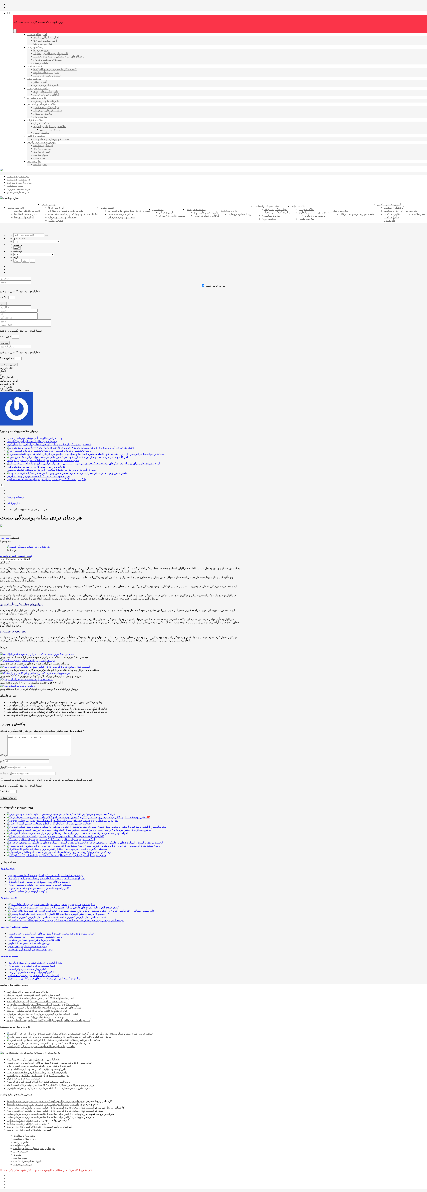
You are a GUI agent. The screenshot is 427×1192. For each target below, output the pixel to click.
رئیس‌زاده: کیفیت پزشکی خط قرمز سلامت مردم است (37, 1072)
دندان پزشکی (14, 503)
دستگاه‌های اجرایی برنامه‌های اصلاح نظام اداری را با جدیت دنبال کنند (44, 1007)
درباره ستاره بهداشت (25, 1138)
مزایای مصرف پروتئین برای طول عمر (28, 991)
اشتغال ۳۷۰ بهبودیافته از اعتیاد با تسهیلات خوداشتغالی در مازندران (43, 1004)
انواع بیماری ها (8, 868)
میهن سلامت (20, 1157)
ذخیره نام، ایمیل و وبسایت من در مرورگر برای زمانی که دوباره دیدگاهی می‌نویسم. (49, 779)
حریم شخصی (20, 1151)
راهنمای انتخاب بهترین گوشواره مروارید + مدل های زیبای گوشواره (43, 1013)
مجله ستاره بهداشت (24, 1135)
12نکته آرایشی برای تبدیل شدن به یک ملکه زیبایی (33, 1059)
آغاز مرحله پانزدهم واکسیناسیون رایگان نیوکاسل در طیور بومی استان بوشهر (48, 1020)
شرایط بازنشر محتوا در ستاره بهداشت (34, 1148)
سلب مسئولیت (21, 1145)
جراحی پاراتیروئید (22, 1164)
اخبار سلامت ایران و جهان (50, 1053)
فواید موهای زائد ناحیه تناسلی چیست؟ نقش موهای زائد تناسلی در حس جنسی (49, 1062)
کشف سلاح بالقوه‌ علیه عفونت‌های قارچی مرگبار (34, 994)
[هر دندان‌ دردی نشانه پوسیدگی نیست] (28, 546)
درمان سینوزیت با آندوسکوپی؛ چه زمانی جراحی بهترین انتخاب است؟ (44, 1101)
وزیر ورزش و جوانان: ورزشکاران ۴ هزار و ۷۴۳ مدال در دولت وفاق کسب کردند (50, 1084)
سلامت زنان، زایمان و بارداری (14, 927)
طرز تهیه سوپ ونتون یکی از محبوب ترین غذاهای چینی (36, 1069)
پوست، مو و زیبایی (9, 956)
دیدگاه (3, 755)
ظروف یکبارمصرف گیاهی (27, 1161)
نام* (2, 761)
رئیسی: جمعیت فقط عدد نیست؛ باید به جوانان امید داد (36, 1001)
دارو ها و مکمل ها (9, 897)
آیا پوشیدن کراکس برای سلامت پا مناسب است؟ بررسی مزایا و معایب (45, 1114)
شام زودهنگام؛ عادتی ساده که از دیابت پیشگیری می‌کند (37, 1010)
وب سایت (5, 773)
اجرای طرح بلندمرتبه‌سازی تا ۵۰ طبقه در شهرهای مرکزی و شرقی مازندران (48, 1088)
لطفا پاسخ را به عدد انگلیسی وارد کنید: (21, 291)
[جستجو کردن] (46, 235)
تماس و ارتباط (21, 1142)
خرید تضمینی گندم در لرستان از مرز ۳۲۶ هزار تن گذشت (38, 1075)
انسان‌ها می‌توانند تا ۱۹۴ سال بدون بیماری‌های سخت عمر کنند (40, 998)
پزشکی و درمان (15, 496)
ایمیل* (3, 767)
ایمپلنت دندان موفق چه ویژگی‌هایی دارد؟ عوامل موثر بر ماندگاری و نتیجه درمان (50, 1107)
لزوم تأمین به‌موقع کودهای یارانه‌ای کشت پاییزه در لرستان (39, 1081)
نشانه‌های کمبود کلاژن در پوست (24, 1126)
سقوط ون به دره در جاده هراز (23, 1078)
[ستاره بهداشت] (1, 170)
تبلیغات (17, 1154)
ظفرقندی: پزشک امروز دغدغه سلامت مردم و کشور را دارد (39, 1065)
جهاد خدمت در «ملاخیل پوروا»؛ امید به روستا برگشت (36, 1017)
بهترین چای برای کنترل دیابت (22, 1120)
